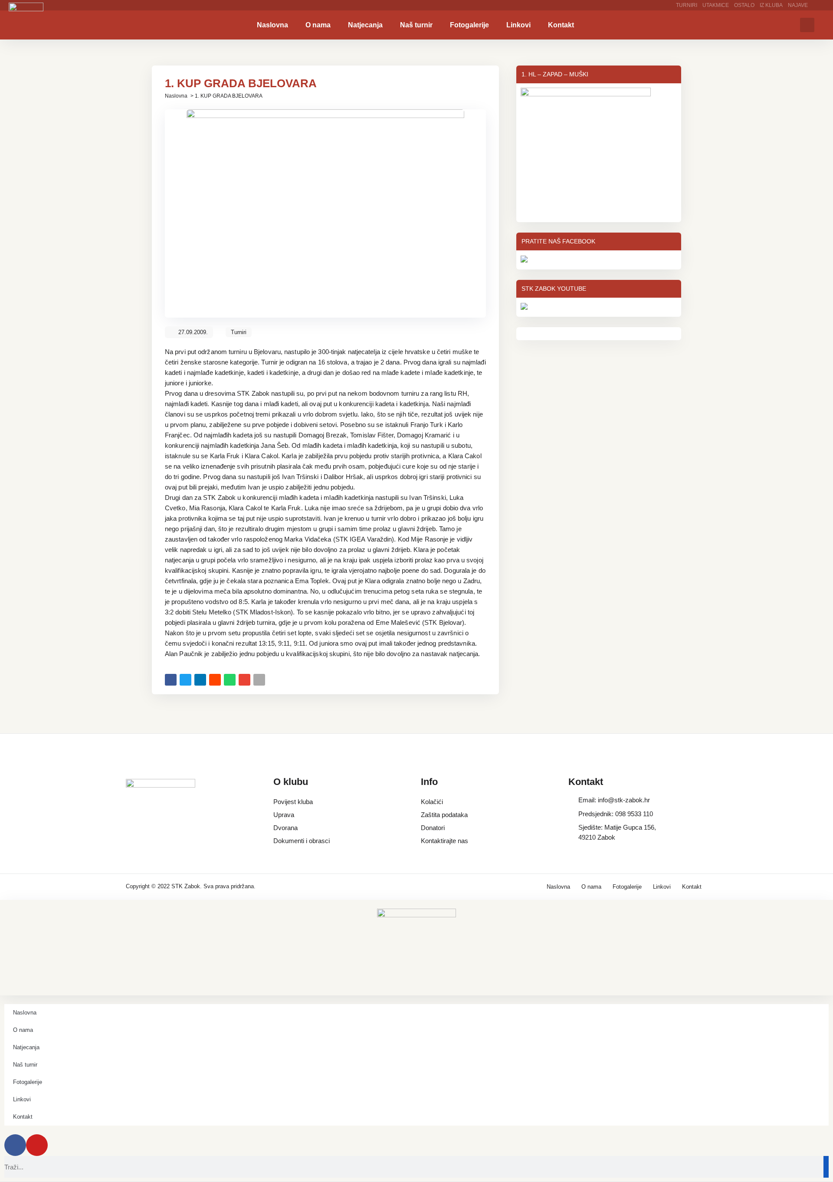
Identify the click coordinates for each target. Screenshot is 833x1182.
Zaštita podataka (444, 814)
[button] (807, 25)
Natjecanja (365, 25)
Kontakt (561, 25)
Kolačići (432, 801)
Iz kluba (771, 5)
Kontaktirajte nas (444, 840)
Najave (798, 5)
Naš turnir (416, 25)
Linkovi (518, 25)
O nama (318, 25)
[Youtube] (37, 1145)
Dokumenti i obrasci (301, 840)
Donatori (433, 827)
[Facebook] (15, 1145)
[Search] (826, 1167)
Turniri (686, 5)
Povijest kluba (293, 801)
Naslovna (272, 25)
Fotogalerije (469, 25)
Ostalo (744, 5)
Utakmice (715, 5)
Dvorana (285, 827)
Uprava (283, 814)
